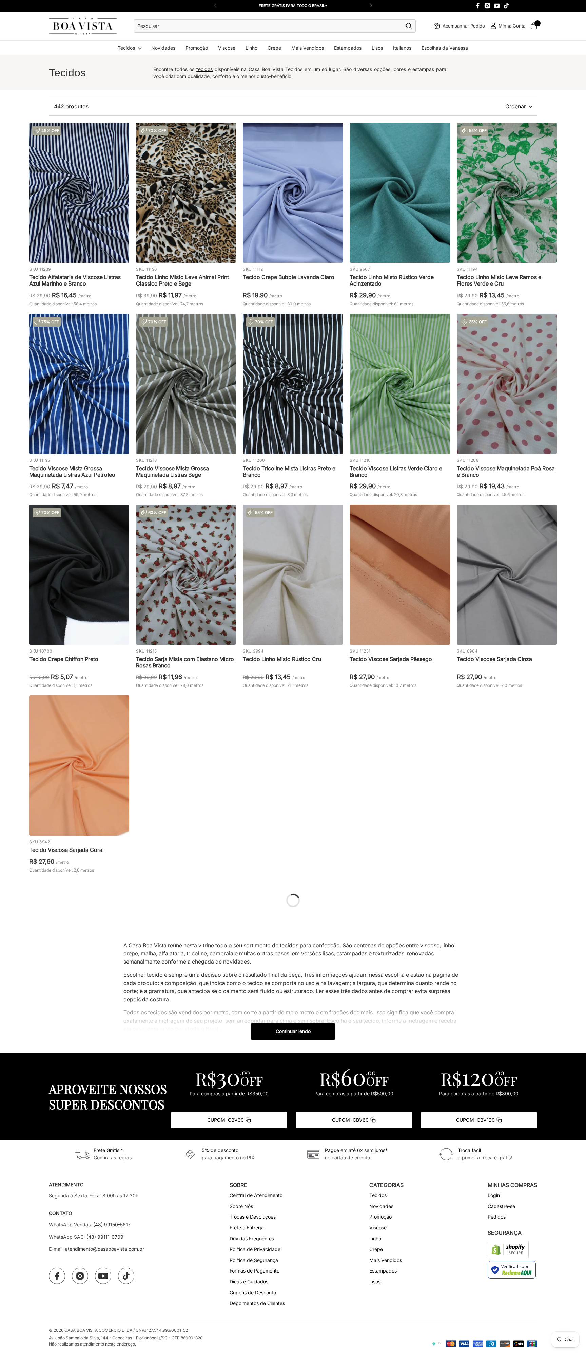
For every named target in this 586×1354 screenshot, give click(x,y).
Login (494, 1195)
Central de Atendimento (256, 1195)
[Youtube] (497, 6)
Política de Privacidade (255, 1249)
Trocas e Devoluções (253, 1217)
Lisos (377, 48)
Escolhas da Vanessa (445, 48)
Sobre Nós (241, 1206)
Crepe (274, 48)
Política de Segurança (254, 1260)
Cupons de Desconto (253, 1292)
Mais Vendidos (307, 48)
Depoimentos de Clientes (257, 1303)
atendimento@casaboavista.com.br (104, 1249)
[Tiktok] (506, 6)
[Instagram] (487, 6)
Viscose (226, 48)
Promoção (196, 48)
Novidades (163, 48)
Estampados (348, 48)
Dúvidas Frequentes (252, 1238)
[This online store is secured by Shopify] (508, 1249)
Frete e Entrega (247, 1227)
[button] (371, 5)
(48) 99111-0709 (104, 1237)
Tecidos (126, 48)
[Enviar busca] (411, 26)
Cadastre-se (501, 1206)
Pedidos (497, 1217)
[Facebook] (478, 6)
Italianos (402, 48)
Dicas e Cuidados (249, 1281)
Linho (251, 48)
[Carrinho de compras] (533, 26)
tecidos (204, 69)
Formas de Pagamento (254, 1271)
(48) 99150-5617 (112, 1224)
